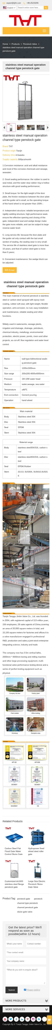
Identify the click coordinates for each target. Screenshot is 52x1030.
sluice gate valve (24, 912)
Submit (11, 990)
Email (10, 269)
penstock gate (23, 899)
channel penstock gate (27, 907)
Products (16, 44)
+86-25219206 (32, 3)
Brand (6, 146)
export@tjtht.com (13, 3)
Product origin (9, 150)
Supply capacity (10, 159)
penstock (38, 899)
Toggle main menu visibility (44, 31)
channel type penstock (27, 903)
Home (5, 44)
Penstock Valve (30, 44)
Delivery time (9, 155)
